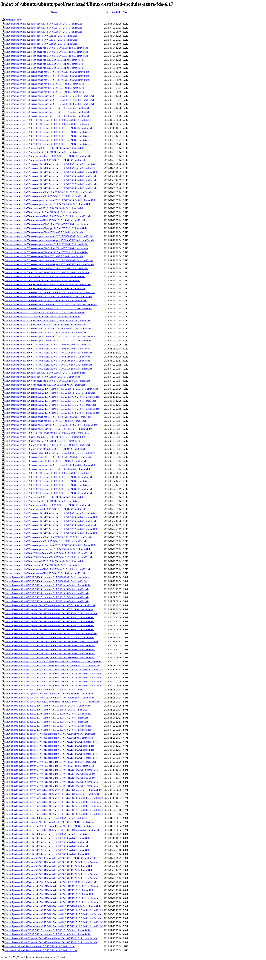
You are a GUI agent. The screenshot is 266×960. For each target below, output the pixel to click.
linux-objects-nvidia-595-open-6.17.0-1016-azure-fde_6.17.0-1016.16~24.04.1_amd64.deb (49, 870)
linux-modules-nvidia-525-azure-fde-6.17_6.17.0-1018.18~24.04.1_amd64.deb (43, 31)
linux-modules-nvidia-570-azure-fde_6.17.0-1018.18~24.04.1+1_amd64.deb (42, 280)
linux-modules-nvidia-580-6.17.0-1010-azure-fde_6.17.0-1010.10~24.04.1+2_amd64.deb (49, 352)
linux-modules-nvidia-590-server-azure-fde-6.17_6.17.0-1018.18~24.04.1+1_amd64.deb (48, 457)
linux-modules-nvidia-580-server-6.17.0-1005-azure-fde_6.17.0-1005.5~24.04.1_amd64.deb (50, 392)
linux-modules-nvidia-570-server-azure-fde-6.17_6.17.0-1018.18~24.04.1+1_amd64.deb (48, 296)
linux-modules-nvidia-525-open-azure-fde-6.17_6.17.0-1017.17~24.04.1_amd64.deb (46, 51)
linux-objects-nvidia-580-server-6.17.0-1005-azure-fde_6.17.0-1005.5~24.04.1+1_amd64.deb (51, 762)
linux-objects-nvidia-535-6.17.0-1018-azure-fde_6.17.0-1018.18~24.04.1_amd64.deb (47, 601)
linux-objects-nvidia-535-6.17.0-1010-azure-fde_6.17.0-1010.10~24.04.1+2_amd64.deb (48, 585)
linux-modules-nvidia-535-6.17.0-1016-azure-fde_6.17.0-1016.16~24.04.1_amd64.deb (47, 136)
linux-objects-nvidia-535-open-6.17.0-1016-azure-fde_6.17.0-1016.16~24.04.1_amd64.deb (49, 621)
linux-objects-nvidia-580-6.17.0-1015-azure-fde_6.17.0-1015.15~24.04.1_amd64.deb (47, 717)
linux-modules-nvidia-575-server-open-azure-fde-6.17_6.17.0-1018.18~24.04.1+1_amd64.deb (51, 336)
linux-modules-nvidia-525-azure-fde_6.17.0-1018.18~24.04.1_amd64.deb (41, 43)
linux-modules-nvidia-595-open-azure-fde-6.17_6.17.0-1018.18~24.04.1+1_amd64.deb (48, 505)
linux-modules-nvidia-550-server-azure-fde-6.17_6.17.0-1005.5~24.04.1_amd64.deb (46, 224)
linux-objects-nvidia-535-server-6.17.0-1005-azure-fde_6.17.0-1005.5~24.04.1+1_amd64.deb (51, 633)
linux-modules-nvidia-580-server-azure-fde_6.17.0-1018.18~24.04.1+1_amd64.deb (46, 421)
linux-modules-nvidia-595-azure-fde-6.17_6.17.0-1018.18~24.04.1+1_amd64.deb (45, 497)
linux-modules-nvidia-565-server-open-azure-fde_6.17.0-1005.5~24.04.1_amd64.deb (46, 268)
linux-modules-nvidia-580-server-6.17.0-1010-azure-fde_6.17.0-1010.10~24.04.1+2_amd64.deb (52, 396)
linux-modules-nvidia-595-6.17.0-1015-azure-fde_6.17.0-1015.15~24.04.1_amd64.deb (47, 481)
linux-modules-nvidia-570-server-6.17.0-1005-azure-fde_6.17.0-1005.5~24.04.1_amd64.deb (50, 292)
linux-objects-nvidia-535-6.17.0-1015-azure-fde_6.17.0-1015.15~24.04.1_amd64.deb (47, 589)
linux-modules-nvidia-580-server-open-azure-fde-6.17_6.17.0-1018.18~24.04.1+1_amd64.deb (51, 425)
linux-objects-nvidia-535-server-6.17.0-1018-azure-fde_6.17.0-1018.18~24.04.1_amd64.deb (50, 657)
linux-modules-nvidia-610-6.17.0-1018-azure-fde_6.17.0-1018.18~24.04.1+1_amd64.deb (49, 557)
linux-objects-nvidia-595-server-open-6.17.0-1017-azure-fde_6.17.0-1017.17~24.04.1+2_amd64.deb (54, 922)
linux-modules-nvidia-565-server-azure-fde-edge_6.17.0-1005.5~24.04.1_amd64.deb (46, 252)
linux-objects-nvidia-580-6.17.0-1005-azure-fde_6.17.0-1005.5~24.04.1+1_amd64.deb (47, 705)
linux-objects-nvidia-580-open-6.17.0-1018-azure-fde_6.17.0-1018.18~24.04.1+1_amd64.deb (51, 757)
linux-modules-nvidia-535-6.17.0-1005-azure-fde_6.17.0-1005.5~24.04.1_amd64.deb (47, 124)
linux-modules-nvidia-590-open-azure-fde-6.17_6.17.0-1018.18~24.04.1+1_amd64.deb (48, 445)
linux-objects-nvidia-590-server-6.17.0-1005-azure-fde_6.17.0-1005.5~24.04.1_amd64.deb (49, 826)
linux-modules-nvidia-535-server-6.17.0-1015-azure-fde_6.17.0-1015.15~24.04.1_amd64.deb (51, 176)
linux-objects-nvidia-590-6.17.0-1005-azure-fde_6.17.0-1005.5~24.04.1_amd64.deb (46, 818)
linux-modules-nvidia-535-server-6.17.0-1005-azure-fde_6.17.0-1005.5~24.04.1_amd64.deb (50, 168)
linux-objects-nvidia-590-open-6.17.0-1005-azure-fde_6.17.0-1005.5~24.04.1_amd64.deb (49, 822)
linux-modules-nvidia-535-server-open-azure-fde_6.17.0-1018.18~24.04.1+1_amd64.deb (48, 204)
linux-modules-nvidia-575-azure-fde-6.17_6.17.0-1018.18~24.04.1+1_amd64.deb (45, 312)
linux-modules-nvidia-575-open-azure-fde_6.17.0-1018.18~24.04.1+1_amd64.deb (45, 324)
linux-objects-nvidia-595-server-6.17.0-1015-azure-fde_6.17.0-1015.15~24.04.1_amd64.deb (50, 890)
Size (125, 12)
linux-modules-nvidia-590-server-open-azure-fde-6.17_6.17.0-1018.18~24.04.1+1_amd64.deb (51, 465)
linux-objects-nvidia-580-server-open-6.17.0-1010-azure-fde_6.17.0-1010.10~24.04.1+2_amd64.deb (54, 798)
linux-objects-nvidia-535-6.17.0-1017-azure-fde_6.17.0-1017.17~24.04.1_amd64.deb (47, 597)
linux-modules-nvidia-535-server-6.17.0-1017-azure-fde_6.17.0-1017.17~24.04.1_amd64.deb (51, 184)
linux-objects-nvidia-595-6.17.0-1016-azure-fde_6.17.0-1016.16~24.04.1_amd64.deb (47, 846)
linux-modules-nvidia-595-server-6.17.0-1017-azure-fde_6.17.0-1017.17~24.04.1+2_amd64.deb (52, 529)
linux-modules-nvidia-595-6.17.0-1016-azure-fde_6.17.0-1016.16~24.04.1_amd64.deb (47, 485)
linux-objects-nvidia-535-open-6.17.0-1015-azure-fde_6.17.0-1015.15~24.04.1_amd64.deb (49, 617)
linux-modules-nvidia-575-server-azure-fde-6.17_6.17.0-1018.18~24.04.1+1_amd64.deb (48, 328)
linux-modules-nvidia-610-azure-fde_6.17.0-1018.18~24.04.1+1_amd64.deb (42, 565)
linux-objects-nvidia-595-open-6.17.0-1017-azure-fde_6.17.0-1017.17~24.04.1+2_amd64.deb (51, 874)
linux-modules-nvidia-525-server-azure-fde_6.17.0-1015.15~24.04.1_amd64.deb (44, 84)
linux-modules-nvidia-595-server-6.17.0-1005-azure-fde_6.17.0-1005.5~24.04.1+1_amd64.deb (51, 513)
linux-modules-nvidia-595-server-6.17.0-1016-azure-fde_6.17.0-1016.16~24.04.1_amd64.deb (51, 525)
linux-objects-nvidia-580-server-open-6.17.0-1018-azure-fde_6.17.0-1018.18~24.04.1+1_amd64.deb (54, 814)
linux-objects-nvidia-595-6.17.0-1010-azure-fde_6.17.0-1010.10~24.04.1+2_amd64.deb (48, 838)
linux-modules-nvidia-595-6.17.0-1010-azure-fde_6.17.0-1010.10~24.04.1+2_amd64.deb (49, 477)
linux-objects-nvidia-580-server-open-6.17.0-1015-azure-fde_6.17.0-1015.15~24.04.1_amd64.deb (53, 802)
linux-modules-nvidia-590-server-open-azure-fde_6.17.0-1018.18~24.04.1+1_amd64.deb (48, 469)
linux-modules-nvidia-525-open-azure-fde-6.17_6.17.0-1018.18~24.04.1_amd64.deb (46, 55)
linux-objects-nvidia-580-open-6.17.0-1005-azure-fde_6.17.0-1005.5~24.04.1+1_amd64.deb (50, 733)
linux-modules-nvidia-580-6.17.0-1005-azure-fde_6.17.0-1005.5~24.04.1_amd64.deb (47, 348)
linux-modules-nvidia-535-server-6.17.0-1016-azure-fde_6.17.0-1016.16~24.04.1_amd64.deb (51, 180)
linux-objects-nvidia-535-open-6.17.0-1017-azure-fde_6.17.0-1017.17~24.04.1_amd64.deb (49, 625)
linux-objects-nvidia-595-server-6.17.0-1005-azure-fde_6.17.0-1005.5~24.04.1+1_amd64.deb (51, 882)
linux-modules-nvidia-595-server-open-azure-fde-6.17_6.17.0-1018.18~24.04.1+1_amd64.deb (51, 545)
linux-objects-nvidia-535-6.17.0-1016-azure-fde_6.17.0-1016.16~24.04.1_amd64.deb (47, 593)
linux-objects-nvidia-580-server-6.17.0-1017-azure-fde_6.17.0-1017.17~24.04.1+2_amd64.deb (51, 782)
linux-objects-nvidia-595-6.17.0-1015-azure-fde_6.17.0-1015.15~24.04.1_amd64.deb (47, 842)
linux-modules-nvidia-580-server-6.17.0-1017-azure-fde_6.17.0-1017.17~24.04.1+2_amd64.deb (52, 408)
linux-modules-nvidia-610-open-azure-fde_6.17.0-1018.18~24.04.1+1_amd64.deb (45, 573)
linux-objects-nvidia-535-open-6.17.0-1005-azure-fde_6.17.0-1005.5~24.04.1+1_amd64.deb (50, 605)
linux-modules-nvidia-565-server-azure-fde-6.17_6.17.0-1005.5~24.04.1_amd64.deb (46, 248)
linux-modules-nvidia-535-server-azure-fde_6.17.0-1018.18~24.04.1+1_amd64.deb (46, 196)
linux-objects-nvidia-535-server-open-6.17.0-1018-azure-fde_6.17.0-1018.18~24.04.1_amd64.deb (53, 685)
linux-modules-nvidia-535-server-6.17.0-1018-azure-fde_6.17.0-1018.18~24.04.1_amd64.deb (51, 188)
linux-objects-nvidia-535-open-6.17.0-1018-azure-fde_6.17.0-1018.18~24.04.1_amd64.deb (49, 629)
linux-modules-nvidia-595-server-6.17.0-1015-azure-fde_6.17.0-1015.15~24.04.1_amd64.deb (51, 521)
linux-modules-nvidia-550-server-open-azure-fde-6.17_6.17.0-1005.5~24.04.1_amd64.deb (49, 236)
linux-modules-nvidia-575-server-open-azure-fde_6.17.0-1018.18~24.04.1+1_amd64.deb (48, 340)
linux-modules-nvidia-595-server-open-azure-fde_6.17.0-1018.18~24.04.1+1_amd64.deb (48, 549)
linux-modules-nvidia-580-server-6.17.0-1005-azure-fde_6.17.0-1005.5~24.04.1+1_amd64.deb (51, 388)
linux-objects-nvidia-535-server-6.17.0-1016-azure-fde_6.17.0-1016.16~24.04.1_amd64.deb (50, 649)
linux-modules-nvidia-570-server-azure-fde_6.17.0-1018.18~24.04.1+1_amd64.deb (46, 300)
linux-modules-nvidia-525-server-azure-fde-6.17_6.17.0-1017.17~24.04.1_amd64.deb (47, 76)
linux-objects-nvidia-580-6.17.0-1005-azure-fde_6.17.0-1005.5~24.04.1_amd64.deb (46, 709)
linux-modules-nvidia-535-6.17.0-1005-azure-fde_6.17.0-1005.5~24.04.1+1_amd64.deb (48, 120)
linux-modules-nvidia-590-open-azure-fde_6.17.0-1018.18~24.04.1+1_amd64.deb (45, 449)
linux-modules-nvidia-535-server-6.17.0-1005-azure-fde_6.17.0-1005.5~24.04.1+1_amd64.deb (51, 164)
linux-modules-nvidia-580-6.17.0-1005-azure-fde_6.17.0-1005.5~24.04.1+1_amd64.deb (48, 344)
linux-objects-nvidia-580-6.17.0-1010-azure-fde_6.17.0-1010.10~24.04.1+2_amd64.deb (48, 713)
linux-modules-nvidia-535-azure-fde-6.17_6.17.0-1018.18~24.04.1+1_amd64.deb (45, 148)
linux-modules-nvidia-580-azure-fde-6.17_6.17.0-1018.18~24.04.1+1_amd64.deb (45, 372)
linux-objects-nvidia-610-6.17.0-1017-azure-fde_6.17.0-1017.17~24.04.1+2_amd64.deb (48, 930)
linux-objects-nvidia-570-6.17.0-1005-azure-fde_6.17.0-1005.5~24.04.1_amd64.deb (46, 689)
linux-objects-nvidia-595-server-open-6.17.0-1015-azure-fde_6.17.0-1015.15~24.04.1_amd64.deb (53, 914)
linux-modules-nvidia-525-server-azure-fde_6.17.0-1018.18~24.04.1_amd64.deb (44, 92)
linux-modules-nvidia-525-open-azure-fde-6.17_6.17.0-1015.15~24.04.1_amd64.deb (46, 47)
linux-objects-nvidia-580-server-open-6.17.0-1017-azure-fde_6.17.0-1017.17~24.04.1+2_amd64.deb (54, 810)
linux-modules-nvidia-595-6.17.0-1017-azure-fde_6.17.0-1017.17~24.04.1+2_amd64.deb (49, 489)
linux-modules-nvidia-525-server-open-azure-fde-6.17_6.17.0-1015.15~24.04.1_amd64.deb (50, 96)
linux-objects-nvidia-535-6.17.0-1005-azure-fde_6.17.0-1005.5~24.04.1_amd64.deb (46, 581)
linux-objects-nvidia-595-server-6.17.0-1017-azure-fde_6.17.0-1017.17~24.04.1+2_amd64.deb (51, 898)
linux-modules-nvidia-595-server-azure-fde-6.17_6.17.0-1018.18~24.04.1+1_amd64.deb (48, 537)
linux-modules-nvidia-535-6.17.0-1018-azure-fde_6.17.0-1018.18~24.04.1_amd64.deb (47, 144)
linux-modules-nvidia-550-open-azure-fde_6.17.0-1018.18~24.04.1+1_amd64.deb (45, 220)
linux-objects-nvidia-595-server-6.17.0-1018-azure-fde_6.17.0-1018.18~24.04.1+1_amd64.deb (51, 902)
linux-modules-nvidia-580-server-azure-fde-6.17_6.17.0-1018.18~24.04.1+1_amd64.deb (48, 417)
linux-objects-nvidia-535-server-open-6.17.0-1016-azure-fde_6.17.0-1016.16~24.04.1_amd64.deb (53, 677)
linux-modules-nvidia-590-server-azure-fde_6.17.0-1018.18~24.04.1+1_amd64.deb (46, 461)
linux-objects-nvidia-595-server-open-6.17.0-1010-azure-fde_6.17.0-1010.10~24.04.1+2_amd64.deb (54, 910)
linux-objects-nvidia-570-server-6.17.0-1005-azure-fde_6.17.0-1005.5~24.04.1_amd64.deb (49, 697)
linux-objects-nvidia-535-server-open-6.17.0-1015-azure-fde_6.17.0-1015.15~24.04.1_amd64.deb (53, 673)
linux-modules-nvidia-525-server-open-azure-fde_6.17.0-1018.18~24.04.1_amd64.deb (47, 116)
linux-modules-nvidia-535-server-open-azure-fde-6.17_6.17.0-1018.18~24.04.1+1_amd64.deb (51, 200)
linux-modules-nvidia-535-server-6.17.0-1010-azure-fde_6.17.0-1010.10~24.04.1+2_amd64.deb (52, 172)
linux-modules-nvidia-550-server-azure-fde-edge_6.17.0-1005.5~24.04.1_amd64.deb (46, 228)
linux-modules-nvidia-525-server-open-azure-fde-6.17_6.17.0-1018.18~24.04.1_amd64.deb (50, 104)
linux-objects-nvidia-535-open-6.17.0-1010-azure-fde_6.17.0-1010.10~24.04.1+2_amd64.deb (51, 613)
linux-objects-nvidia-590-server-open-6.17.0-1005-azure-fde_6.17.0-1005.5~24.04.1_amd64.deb (52, 830)
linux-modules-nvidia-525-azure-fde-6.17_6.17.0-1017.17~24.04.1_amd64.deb (43, 27)
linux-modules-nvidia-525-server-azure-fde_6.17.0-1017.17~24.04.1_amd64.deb (44, 88)
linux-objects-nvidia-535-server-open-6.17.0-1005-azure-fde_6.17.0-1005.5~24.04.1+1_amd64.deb (53, 661)
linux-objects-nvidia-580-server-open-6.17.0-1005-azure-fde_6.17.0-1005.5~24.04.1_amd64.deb (52, 794)
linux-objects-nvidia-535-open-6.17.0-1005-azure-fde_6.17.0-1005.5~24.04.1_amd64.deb (49, 609)
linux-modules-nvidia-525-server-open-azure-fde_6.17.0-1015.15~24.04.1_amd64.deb (47, 108)
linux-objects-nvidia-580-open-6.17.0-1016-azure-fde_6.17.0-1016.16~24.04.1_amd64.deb (49, 749)
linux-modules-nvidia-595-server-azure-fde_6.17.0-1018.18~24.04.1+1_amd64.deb (46, 541)
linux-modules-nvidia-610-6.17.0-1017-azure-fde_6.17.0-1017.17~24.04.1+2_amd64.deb (49, 553)
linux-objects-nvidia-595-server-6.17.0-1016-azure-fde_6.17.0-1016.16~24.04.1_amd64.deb (50, 894)
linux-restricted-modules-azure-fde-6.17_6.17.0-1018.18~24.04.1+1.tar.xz (41, 950)
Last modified (113, 12)
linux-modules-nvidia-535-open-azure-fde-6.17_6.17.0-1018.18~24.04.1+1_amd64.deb (48, 156)
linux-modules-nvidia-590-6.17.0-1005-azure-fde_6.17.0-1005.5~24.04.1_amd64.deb (47, 433)
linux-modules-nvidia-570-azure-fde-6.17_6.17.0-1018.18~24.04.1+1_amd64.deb (45, 276)
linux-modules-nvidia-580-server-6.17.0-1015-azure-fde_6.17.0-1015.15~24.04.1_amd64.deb (51, 400)
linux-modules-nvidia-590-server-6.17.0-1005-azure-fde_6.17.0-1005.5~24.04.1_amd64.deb (50, 453)
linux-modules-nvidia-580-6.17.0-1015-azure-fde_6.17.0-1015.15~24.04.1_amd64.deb (47, 356)
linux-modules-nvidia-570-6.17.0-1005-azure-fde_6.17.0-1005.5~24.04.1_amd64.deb (47, 272)
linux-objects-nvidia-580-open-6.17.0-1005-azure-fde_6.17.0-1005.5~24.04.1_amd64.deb (49, 737)
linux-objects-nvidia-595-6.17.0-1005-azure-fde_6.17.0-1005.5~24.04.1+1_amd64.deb (47, 834)
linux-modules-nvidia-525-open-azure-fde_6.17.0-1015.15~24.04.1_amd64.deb (44, 59)
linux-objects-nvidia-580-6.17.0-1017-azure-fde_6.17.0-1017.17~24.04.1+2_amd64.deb (48, 725)
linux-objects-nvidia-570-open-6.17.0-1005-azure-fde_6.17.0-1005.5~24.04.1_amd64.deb (49, 693)
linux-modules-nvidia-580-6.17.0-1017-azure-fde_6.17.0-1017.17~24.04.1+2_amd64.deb (49, 364)
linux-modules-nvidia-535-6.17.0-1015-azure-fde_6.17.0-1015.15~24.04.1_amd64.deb (47, 132)
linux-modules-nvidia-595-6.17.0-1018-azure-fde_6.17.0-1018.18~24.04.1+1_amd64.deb (49, 493)
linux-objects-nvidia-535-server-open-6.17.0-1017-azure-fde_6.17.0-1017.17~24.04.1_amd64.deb (53, 681)
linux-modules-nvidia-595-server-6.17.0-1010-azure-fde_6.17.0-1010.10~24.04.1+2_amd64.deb (52, 517)
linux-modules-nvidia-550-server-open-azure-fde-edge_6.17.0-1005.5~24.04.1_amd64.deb (49, 240)
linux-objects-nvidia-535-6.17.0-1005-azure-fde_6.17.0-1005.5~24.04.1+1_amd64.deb (47, 577)
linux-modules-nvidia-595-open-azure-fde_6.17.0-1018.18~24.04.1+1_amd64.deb (45, 509)
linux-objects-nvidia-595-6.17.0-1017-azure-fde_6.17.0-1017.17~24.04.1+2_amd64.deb (48, 850)
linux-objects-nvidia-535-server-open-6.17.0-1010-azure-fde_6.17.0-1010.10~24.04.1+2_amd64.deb (54, 669)
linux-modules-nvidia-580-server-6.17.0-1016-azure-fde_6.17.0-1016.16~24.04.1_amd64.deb (51, 404)
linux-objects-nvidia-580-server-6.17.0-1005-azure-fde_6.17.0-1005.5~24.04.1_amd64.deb (49, 766)
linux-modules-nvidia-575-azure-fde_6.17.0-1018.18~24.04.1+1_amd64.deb (42, 316)
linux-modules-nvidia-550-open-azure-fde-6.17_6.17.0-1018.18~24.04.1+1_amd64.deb (48, 216)
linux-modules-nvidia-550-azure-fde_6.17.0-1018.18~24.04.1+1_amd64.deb (42, 212)
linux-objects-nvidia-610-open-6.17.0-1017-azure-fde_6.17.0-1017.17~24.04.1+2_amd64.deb (51, 938)
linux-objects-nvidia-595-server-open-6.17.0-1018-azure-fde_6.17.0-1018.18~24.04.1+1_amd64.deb (54, 926)
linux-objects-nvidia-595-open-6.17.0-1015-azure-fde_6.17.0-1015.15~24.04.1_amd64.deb (49, 866)
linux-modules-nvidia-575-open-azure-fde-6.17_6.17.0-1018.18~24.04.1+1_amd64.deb (48, 320)
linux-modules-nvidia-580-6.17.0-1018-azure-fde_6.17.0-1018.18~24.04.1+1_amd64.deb (49, 368)
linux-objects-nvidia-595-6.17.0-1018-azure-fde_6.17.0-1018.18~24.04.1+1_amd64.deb (48, 854)
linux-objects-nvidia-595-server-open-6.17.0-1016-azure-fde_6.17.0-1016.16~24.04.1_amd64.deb (53, 918)
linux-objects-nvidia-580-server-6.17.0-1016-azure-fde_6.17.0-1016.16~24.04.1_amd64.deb (50, 778)
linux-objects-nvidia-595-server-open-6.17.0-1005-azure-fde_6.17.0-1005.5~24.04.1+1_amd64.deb (53, 906)
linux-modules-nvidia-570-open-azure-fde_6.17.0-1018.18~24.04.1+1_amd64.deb (45, 288)
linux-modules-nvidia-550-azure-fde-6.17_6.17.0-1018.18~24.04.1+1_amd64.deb (45, 208)
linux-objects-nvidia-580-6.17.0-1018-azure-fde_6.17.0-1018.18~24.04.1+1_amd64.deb (48, 729)
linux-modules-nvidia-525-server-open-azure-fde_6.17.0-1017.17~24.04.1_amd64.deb (47, 112)
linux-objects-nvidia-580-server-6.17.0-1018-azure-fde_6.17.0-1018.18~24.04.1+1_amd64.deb (51, 786)
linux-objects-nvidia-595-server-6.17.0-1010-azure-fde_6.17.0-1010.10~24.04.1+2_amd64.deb (51, 886)
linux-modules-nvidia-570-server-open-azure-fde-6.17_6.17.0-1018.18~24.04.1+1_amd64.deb (51, 304)
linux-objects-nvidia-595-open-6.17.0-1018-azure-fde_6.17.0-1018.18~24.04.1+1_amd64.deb (51, 878)
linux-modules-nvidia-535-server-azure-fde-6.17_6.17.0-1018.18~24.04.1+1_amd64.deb (48, 192)
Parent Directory (13, 19)
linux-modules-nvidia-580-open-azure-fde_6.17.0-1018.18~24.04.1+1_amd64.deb (45, 384)
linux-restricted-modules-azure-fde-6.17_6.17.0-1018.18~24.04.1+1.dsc (40, 946)
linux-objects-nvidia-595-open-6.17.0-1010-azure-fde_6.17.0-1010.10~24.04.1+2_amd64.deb (51, 862)
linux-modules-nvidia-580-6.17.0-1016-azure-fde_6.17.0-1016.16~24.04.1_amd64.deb (47, 360)
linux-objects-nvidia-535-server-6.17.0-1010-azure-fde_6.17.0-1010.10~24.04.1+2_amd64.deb (51, 641)
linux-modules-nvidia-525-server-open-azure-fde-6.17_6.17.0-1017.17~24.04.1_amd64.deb (50, 100)
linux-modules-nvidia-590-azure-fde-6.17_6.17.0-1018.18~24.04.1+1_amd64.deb (45, 437)
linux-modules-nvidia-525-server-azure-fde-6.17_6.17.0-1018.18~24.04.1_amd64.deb (47, 80)
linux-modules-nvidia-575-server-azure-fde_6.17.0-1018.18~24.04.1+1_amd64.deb (46, 332)
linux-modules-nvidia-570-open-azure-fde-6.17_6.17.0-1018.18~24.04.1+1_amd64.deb (48, 284)
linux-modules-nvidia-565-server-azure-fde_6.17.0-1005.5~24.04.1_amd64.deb (44, 256)
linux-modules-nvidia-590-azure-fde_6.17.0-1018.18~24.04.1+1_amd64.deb (42, 441)
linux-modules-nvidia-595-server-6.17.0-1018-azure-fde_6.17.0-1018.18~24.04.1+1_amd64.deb (52, 533)
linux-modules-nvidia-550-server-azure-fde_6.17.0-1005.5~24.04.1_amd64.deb (44, 232)
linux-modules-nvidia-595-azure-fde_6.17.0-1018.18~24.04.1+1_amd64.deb (42, 501)
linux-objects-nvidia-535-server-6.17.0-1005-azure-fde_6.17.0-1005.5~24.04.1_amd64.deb (49, 637)
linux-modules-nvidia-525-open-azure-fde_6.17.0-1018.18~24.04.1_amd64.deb (44, 67)
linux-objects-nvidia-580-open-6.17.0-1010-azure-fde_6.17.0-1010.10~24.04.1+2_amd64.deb (51, 741)
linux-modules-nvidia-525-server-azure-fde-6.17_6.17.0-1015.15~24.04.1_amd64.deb (47, 72)
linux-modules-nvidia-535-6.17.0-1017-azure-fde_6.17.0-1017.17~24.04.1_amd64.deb (47, 140)
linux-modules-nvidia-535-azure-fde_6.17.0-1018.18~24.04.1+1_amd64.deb (42, 152)
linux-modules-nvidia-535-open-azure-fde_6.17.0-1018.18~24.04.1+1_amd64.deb (45, 160)
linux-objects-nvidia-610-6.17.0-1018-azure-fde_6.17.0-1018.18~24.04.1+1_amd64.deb (48, 934)
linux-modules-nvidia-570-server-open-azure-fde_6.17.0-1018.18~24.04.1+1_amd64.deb (48, 308)
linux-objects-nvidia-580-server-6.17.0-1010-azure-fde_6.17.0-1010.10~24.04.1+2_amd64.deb (51, 770)
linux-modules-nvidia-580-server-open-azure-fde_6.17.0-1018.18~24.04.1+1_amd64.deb (48, 429)
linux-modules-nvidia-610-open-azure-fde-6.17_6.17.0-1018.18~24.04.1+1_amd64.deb (48, 569)
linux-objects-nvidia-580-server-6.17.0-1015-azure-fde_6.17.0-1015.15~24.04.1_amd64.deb (50, 774)
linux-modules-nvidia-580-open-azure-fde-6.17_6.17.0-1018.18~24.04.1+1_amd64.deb (48, 380)
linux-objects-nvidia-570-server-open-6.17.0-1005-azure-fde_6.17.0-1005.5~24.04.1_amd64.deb (52, 701)
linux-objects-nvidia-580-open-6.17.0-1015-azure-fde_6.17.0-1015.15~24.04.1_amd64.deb (49, 745)
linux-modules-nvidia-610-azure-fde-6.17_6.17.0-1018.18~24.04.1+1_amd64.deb (45, 561)
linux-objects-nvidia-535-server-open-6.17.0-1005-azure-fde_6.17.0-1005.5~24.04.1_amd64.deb (52, 665)
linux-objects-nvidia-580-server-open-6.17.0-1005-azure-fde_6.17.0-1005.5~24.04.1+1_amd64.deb (53, 790)
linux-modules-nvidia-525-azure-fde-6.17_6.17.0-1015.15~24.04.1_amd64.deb (43, 23)
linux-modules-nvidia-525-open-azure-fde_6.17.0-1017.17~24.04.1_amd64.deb (44, 63)
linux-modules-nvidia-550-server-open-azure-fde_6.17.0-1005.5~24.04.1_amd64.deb (46, 244)
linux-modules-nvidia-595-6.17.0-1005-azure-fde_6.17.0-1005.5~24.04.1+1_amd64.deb (48, 473)
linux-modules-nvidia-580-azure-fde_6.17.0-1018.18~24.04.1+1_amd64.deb (42, 376)
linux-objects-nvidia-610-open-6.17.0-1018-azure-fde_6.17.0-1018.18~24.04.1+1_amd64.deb (51, 942)
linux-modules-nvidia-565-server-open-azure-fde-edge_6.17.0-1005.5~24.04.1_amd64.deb (49, 264)
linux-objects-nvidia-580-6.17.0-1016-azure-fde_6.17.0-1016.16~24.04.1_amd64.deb (47, 721)
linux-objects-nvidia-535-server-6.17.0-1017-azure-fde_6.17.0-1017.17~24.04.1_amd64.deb (50, 653)
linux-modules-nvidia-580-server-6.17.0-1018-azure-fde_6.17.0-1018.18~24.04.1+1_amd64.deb (52, 412)
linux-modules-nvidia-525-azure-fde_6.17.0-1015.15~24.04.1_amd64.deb (41, 35)
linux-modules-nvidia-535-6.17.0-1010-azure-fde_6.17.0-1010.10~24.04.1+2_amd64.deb (49, 128)
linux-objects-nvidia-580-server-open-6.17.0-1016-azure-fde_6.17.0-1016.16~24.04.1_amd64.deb (53, 806)
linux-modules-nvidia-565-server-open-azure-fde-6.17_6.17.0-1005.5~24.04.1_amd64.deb (49, 260)
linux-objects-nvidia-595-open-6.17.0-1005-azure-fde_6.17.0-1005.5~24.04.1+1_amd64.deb (50, 858)
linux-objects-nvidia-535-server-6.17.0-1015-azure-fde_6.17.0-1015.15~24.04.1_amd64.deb (50, 645)
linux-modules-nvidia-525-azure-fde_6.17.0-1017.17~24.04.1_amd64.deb (41, 39)
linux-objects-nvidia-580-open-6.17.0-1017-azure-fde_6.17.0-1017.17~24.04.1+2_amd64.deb (51, 753)
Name (54, 12)
